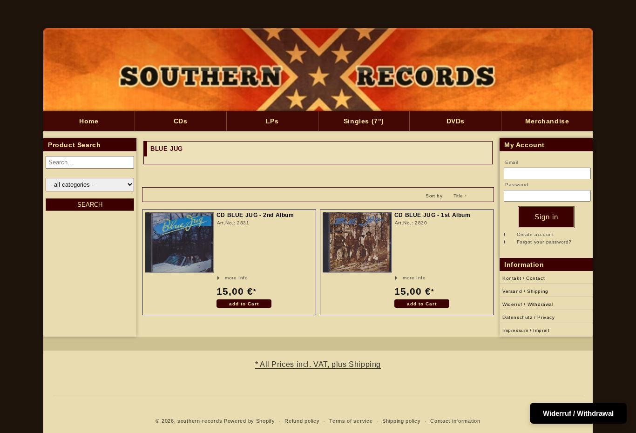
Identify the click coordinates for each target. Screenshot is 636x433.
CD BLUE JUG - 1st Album (432, 215)
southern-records (199, 421)
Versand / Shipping (525, 291)
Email (511, 162)
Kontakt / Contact (523, 278)
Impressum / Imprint (525, 330)
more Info (224, 278)
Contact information (455, 421)
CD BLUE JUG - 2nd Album (255, 215)
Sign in (546, 217)
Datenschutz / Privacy (528, 317)
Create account (535, 234)
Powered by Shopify (249, 421)
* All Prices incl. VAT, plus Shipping (318, 364)
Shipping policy (401, 421)
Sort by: (435, 195)
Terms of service (350, 421)
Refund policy (301, 421)
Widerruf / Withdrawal (528, 304)
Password (516, 184)
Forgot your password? (544, 241)
